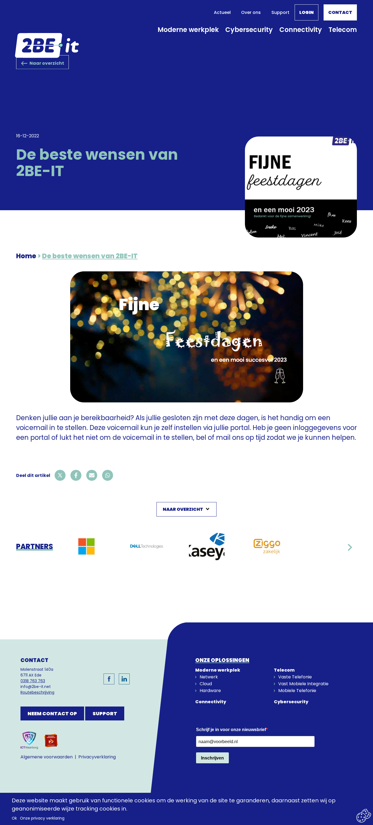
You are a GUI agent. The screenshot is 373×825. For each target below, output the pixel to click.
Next (350, 549)
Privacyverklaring (97, 757)
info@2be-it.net (35, 686)
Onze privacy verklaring (42, 818)
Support (280, 12)
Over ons (251, 12)
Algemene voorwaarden (46, 757)
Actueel (222, 12)
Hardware (210, 690)
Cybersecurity (249, 29)
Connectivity (300, 29)
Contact (340, 12)
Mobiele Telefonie (297, 690)
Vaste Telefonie (295, 677)
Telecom (342, 29)
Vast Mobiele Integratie (303, 684)
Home (26, 255)
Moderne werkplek (188, 29)
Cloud (206, 684)
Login (306, 12)
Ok (14, 818)
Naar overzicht (46, 63)
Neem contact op (52, 713)
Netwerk (209, 677)
